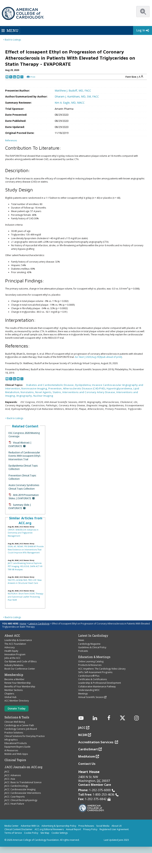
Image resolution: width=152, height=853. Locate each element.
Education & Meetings (94, 657)
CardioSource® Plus (88, 675)
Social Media (102, 825)
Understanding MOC (89, 690)
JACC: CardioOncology (16, 785)
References (11, 140)
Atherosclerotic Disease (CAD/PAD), (85, 388)
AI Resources (11, 750)
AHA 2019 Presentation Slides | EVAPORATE (24, 496)
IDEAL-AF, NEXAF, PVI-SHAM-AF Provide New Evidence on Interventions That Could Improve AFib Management (26, 549)
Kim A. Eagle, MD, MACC (70, 102)
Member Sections (13, 690)
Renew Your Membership (17, 682)
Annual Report (73, 829)
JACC (6, 771)
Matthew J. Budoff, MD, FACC (73, 90)
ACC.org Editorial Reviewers (49, 829)
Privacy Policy (90, 829)
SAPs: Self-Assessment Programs (95, 672)
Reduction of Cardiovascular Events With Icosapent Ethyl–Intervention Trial (25, 456)
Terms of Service (13, 832)
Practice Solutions (13, 732)
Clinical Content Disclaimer (18, 829)
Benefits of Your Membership (19, 686)
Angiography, (24, 395)
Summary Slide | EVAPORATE (20, 506)
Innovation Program (14, 654)
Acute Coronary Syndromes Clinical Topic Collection (24, 486)
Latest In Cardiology (93, 635)
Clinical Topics (15, 760)
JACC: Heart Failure (14, 803)
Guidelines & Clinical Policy (92, 647)
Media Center (11, 825)
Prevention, (55, 388)
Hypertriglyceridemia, (120, 388)
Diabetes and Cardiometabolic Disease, (50, 385)
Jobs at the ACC (12, 658)
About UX (117, 825)
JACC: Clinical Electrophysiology (20, 800)
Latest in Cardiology (39, 623)
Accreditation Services (96, 742)
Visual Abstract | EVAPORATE (20, 444)
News (81, 640)
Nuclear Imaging (43, 395)
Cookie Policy (31, 832)
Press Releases (86, 825)
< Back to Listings (12, 39)
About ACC (12, 635)
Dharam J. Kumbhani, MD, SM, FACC (77, 96)
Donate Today (16, 708)
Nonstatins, (28, 392)
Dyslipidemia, (83, 385)
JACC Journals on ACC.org (23, 767)
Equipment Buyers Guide (17, 746)
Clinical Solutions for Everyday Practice (24, 736)
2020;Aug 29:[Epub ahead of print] (98, 357)
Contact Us (86, 763)
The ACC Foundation (15, 643)
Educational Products (15, 743)
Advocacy (9, 647)
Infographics (11, 739)
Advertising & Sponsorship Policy (59, 825)
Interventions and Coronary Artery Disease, (89, 392)
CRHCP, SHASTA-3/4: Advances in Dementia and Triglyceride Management (23, 532)
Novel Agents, (44, 392)
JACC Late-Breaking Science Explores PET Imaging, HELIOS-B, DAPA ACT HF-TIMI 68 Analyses (25, 566)
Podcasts (83, 650)
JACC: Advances (12, 775)
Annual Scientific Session (91, 697)
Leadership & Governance (18, 640)
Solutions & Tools (16, 717)
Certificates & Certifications (92, 679)
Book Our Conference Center (19, 668)
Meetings (83, 693)
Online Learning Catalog (90, 661)
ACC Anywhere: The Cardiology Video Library (101, 668)
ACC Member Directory (16, 700)
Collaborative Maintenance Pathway (97, 686)
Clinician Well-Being (14, 721)
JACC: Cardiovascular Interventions (22, 793)
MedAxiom (86, 756)
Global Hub (10, 697)
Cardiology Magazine (89, 643)
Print (32, 76)
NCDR (82, 735)
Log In (140, 30)
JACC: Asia (9, 778)
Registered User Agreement (114, 829)
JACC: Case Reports (14, 796)
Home (23, 623)
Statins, (57, 392)
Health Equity (11, 650)
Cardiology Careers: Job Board (20, 728)
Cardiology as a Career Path (19, 725)
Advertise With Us (30, 825)
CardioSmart (88, 749)
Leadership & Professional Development (99, 682)
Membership (13, 675)
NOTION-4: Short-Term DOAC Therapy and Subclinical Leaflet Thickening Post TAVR (25, 596)
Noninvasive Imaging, (34, 388)
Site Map (44, 832)
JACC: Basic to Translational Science (23, 782)
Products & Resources (89, 665)
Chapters (9, 693)
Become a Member (14, 679)
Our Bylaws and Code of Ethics (20, 661)
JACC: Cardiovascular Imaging (19, 789)
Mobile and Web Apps (16, 754)
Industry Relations (13, 665)
